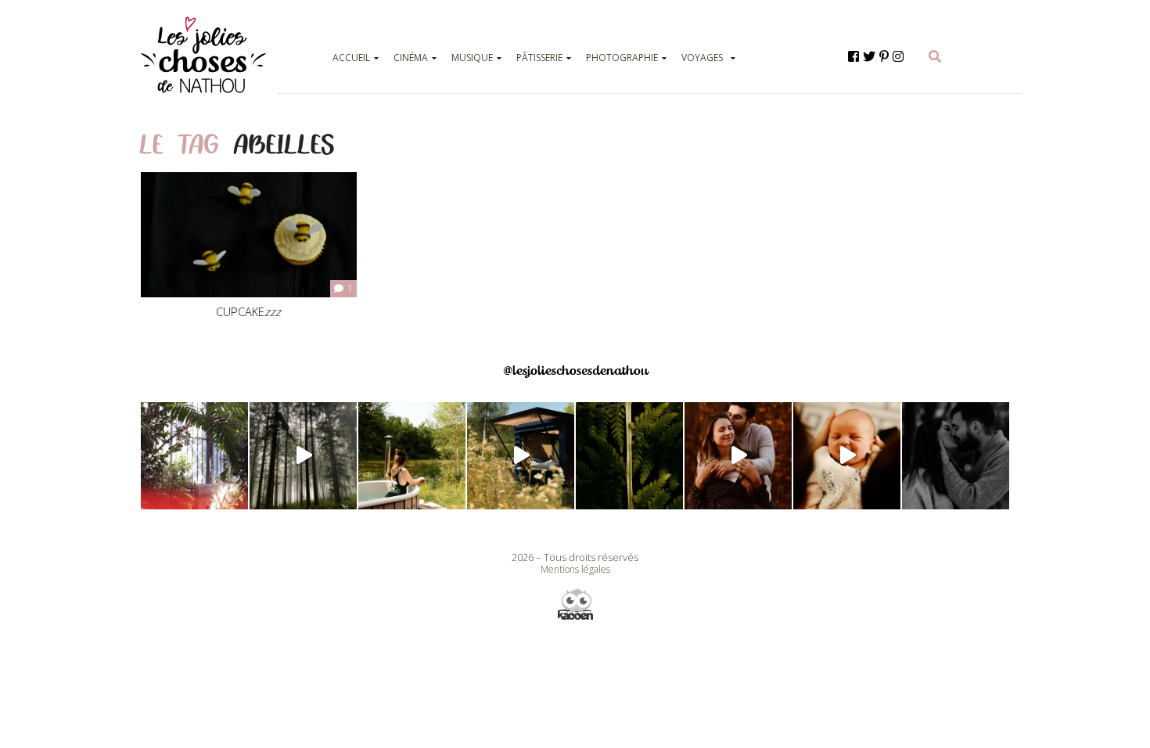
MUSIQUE (472, 57)
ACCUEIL (351, 57)
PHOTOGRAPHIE (622, 57)
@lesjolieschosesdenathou (575, 370)
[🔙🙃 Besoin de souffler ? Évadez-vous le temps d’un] (411, 455)
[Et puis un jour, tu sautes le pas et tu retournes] (629, 455)
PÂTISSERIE (539, 57)
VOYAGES (702, 57)
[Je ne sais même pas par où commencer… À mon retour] (738, 455)
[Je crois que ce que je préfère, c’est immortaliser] (846, 455)
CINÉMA (411, 57)
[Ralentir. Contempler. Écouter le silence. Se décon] (520, 455)
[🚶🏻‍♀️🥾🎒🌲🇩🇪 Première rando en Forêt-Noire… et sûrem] (303, 455)
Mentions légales (575, 569)
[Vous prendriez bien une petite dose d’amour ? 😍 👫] (955, 455)
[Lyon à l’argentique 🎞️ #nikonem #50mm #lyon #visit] (194, 455)
